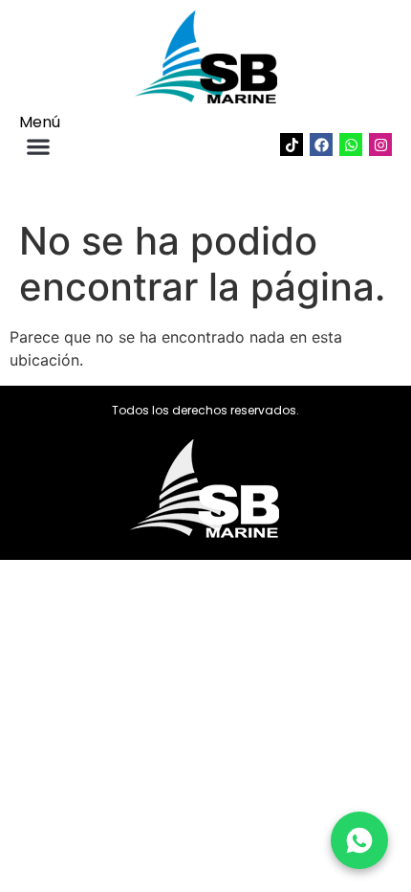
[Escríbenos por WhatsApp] (359, 840)
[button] (37, 146)
